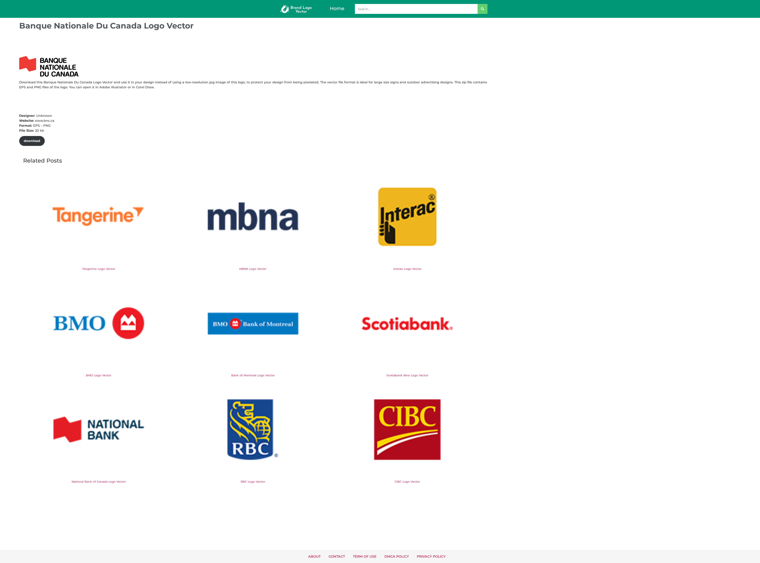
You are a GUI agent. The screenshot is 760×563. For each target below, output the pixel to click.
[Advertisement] (91, 44)
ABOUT (314, 556)
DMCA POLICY (396, 556)
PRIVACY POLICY (431, 556)
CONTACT (337, 556)
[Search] (482, 9)
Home (337, 8)
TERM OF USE (364, 556)
